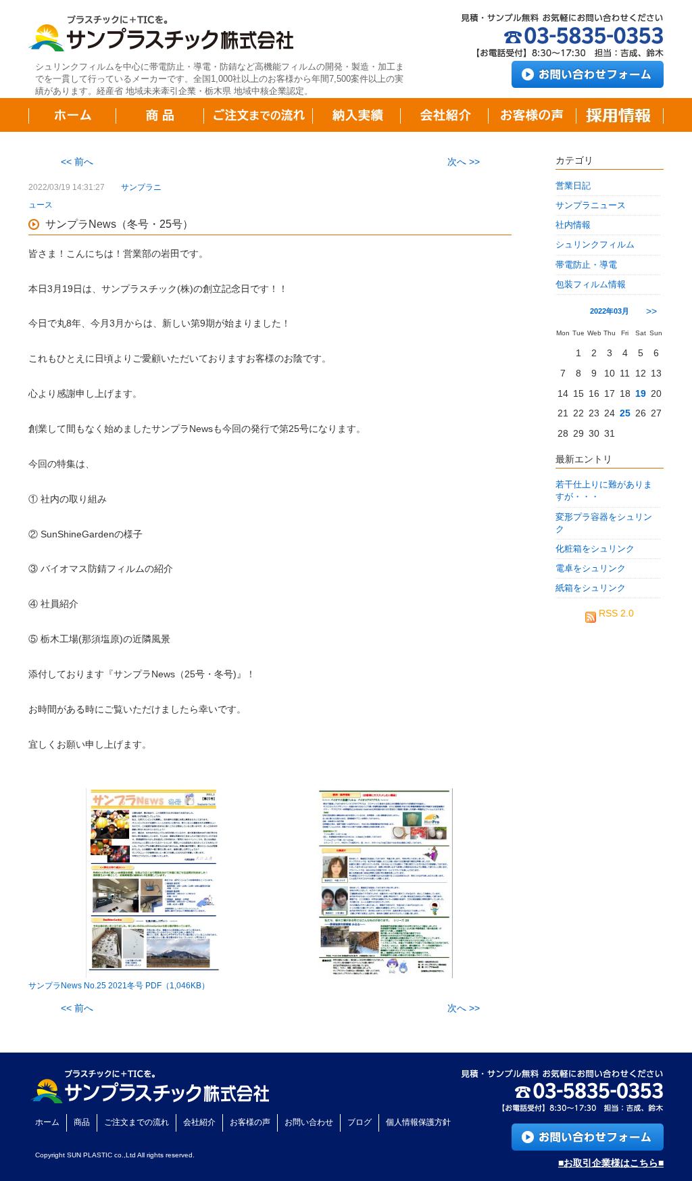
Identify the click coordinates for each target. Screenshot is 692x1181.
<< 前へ (77, 161)
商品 (82, 1122)
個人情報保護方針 (418, 1122)
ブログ (359, 1122)
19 (640, 393)
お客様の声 (250, 1122)
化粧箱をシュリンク (595, 549)
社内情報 (573, 225)
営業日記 (573, 185)
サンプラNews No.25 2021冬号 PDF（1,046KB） (118, 985)
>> (651, 311)
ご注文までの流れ (136, 1122)
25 (625, 413)
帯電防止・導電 (586, 265)
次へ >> (463, 161)
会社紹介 (199, 1122)
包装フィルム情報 (590, 284)
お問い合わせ (309, 1122)
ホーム (47, 1122)
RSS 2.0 (615, 613)
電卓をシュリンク (590, 568)
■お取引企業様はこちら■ (611, 1162)
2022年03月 (609, 311)
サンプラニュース (590, 205)
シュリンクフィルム (595, 244)
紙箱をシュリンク (590, 588)
